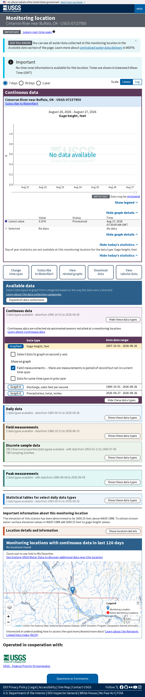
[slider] (135, 192)
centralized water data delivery (101, 48)
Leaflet (18, 625)
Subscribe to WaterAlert (21, 103)
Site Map (64, 687)
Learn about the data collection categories (33, 294)
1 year (46, 83)
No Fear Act (107, 693)
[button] (72, 590)
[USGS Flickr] (130, 688)
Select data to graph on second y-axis (42, 354)
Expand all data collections (26, 300)
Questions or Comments (72, 678)
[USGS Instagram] (139, 688)
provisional (133, 196)
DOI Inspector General (63, 693)
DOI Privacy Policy (15, 687)
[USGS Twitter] (117, 688)
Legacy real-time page (37, 32)
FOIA (120, 693)
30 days (30, 83)
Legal (33, 687)
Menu (140, 8)
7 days (13, 83)
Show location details (123, 531)
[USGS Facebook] (121, 688)
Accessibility (47, 687)
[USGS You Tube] (135, 688)
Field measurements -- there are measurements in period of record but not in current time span (75, 370)
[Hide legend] (138, 603)
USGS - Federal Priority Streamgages (26, 666)
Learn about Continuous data (26, 332)
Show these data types (122, 417)
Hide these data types (123, 319)
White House (88, 693)
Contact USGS (81, 687)
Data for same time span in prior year (41, 378)
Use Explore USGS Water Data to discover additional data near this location (54, 557)
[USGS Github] (126, 688)
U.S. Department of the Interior (24, 693)
